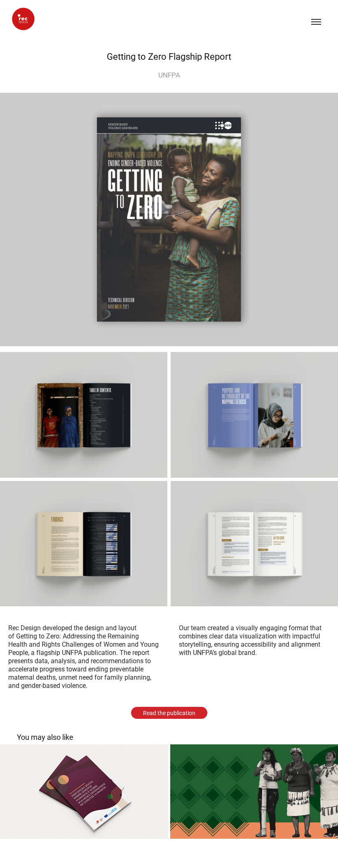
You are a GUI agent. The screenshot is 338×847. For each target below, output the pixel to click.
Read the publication (169, 713)
